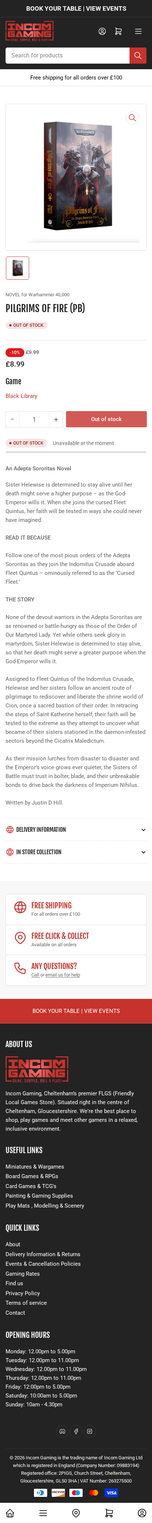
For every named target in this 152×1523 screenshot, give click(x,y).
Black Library (21, 396)
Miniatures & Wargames (35, 1166)
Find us (14, 1283)
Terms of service (26, 1303)
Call (35, 975)
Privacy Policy (23, 1293)
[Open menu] (138, 31)
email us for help (62, 975)
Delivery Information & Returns (43, 1254)
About (13, 1244)
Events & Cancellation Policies (43, 1264)
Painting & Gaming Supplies (39, 1195)
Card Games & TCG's (31, 1186)
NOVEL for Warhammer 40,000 (37, 294)
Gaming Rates (23, 1274)
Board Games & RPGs (32, 1176)
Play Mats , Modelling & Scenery (45, 1205)
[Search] (138, 55)
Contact (15, 1313)
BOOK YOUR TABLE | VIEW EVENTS (76, 8)
